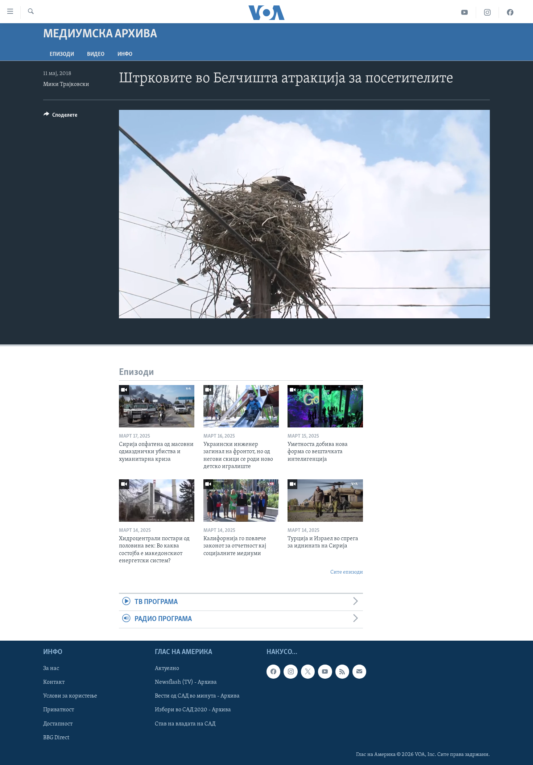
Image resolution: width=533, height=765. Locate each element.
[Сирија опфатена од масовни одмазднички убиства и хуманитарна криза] (156, 406)
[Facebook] (510, 12)
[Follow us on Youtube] (325, 671)
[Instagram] (487, 12)
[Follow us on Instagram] (290, 671)
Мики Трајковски (66, 84)
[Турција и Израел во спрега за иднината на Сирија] (325, 500)
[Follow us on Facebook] (273, 671)
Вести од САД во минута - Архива (197, 696)
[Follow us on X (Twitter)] (308, 671)
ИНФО (124, 54)
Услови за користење (70, 696)
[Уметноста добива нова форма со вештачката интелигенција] (325, 406)
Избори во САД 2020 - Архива (193, 710)
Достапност (58, 724)
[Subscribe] (359, 671)
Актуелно (167, 668)
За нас (51, 668)
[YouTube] (464, 12)
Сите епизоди (346, 572)
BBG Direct (56, 737)
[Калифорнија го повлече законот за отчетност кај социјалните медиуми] (241, 500)
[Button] (60, 117)
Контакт (54, 682)
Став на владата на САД (185, 724)
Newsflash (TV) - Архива (186, 682)
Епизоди (62, 54)
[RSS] (342, 671)
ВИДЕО (95, 54)
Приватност (58, 710)
